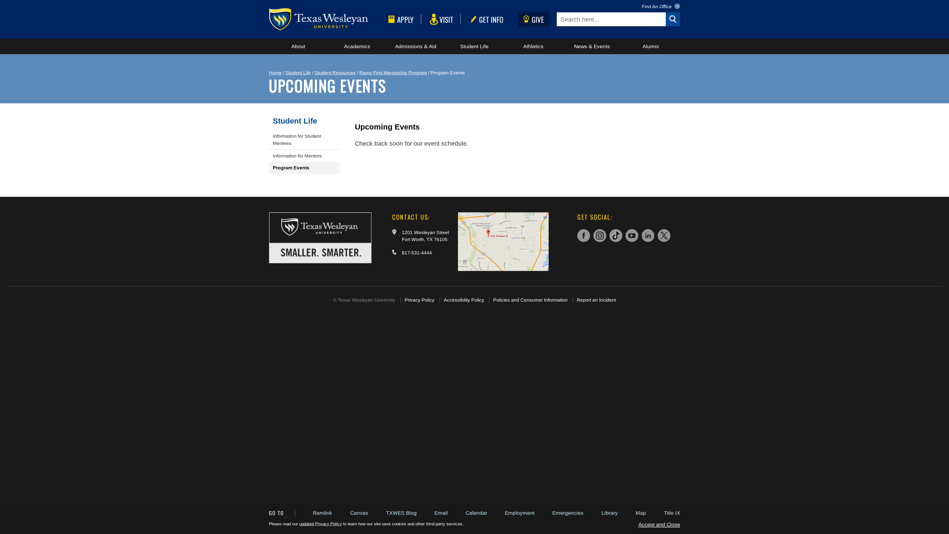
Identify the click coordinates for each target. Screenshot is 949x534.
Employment (520, 513)
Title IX (672, 513)
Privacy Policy (419, 300)
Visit (446, 19)
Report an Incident (596, 300)
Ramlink (322, 513)
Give (538, 19)
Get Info (491, 19)
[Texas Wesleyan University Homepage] (327, 19)
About (298, 46)
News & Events (592, 46)
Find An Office (657, 6)
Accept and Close (659, 524)
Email (441, 513)
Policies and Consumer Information (530, 300)
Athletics (533, 46)
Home (275, 72)
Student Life (474, 46)
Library (610, 513)
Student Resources (335, 72)
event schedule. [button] (446, 143)
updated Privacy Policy (320, 524)
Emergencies (567, 513)
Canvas (359, 513)
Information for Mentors (297, 155)
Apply (405, 19)
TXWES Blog (401, 513)
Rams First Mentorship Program (393, 72)
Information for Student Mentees (297, 140)
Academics (357, 46)
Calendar (476, 513)
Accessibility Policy (464, 300)
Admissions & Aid (415, 46)
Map (641, 513)
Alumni (651, 46)
